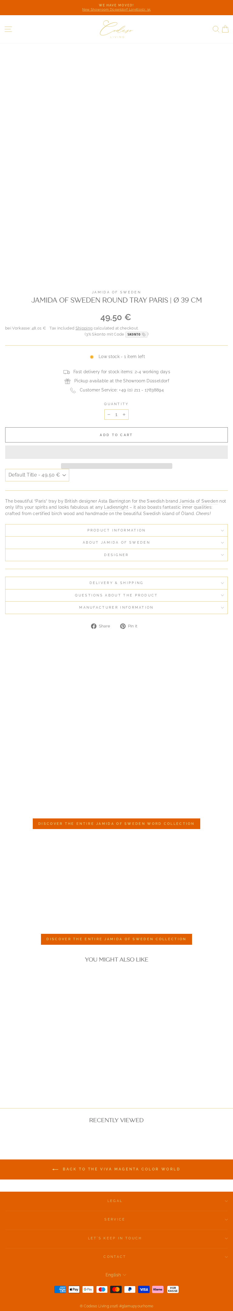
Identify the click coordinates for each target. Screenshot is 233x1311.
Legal (115, 1201)
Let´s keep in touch (115, 1238)
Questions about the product (116, 595)
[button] (116, 452)
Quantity (116, 404)
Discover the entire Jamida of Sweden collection (116, 939)
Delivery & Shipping (116, 583)
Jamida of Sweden (116, 292)
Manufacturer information (116, 607)
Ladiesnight (116, 507)
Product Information (116, 530)
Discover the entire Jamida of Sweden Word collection (116, 824)
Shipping (84, 328)
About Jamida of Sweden (116, 543)
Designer (116, 555)
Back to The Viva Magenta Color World (121, 1169)
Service (114, 1219)
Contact (114, 1257)
